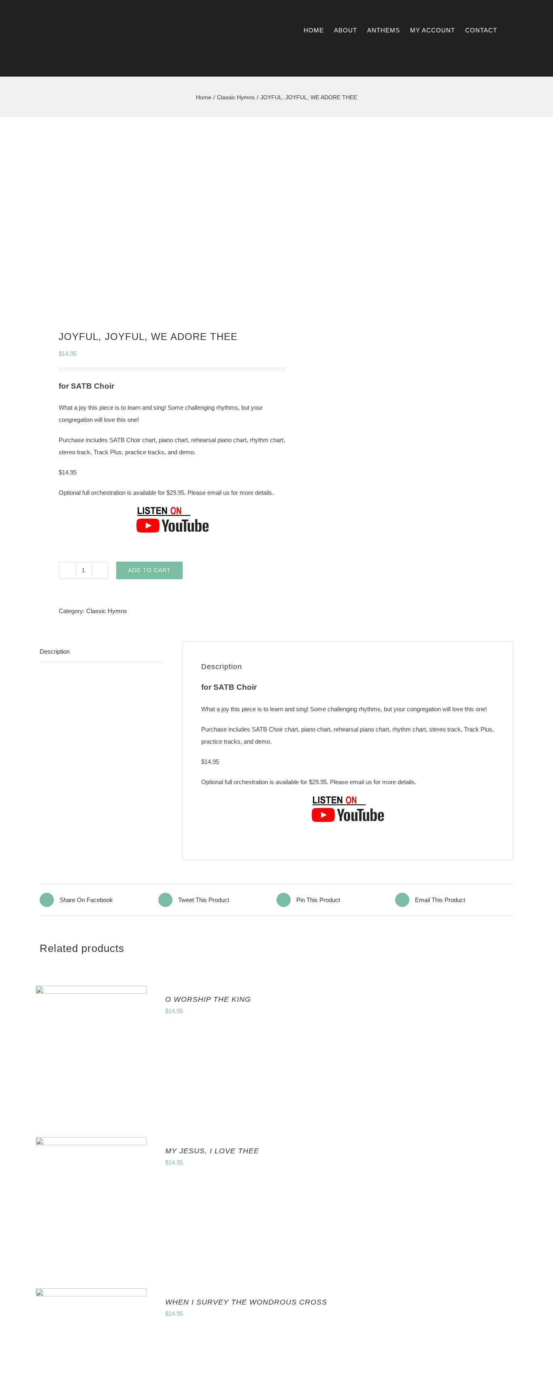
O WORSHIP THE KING (208, 999)
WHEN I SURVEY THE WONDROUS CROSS (246, 1302)
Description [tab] (55, 651)
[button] (528, 30)
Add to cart (149, 570)
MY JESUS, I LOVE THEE (212, 1151)
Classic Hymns (106, 610)
